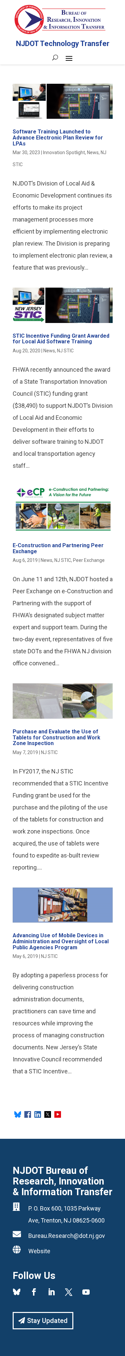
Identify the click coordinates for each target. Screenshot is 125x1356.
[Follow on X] (68, 1292)
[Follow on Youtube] (86, 1292)
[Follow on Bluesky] (16, 1292)
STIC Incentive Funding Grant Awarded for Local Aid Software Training (61, 339)
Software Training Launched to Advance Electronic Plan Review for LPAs (58, 137)
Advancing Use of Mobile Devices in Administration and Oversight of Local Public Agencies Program (61, 941)
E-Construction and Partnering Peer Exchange (58, 548)
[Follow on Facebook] (34, 1292)
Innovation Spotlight (64, 152)
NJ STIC (65, 350)
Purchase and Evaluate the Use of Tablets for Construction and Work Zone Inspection (56, 737)
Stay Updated (47, 1321)
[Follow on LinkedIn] (51, 1292)
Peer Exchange (89, 560)
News (93, 152)
